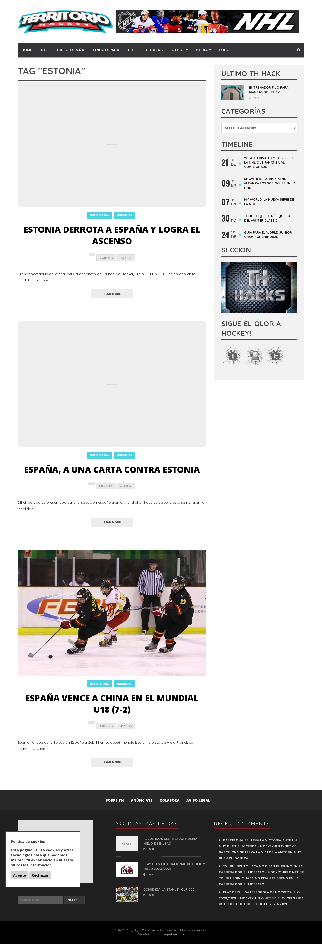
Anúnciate (142, 800)
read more (112, 294)
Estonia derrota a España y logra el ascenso (111, 235)
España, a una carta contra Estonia (112, 469)
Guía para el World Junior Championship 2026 (268, 234)
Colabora (169, 800)
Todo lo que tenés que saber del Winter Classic (270, 218)
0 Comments (106, 257)
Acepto (19, 875)
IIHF (132, 50)
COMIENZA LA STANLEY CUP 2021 (169, 889)
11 (152, 849)
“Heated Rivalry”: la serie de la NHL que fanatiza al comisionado (269, 162)
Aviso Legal (198, 800)
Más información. (37, 865)
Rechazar (40, 875)
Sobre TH (115, 800)
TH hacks (153, 50)
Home (26, 50)
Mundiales (124, 215)
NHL (45, 50)
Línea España (106, 50)
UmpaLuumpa (173, 934)
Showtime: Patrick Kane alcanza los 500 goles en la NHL (269, 183)
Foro (224, 50)
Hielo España (70, 50)
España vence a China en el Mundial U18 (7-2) (111, 703)
